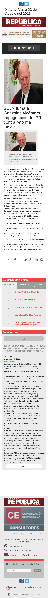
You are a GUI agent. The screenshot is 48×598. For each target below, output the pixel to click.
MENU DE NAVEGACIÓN (24, 48)
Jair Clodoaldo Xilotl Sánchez (28, 315)
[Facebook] (21, 5)
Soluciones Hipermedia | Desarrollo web (26, 594)
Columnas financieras (38, 285)
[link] (10, 361)
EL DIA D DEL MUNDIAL (26, 300)
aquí (8, 589)
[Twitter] (26, 5)
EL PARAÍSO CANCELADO (27, 292)
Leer (24, 466)
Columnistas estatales (9, 285)
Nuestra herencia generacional (28, 307)
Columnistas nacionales (24, 285)
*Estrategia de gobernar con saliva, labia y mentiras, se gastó (30, 324)
